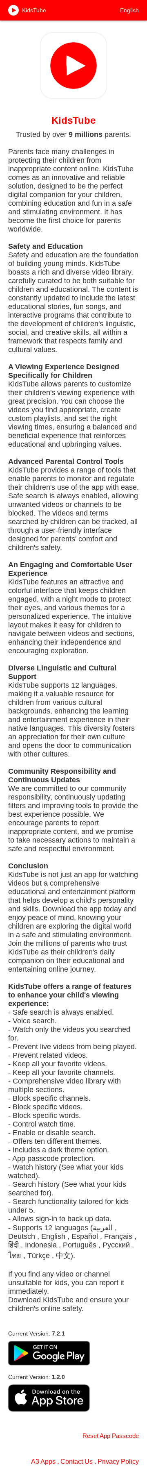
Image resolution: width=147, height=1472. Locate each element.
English (129, 10)
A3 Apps (43, 1461)
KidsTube (34, 10)
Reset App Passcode (110, 1435)
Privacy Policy (118, 1461)
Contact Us (76, 1461)
